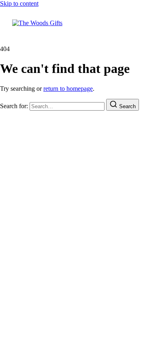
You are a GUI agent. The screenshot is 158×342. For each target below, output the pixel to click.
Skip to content (19, 3)
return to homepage (68, 88)
